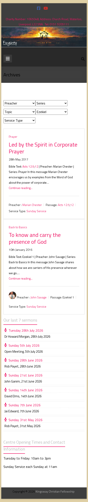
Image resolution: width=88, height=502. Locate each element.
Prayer (13, 136)
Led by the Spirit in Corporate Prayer (43, 148)
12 (36, 166)
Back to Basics (18, 227)
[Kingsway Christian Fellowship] (44, 30)
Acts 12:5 (28, 166)
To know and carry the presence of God (35, 238)
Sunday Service (36, 211)
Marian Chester (32, 205)
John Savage (39, 297)
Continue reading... (20, 188)
